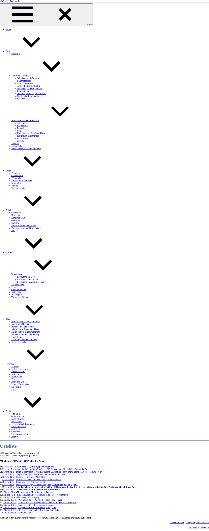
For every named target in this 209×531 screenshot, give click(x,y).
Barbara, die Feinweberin (22, 326)
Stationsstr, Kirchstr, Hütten (29, 88)
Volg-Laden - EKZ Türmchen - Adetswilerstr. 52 (38, 474)
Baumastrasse (23, 91)
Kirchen (15, 143)
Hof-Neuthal (22, 138)
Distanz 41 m (8, 477)
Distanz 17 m (8, 469)
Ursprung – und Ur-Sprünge (24, 339)
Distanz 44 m (8, 479)
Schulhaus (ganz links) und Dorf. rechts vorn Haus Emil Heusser (47, 502)
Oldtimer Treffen (18, 289)
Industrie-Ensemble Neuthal (23, 225)
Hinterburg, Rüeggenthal (28, 136)
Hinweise (10, 364)
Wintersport (16, 294)
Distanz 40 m (8, 474)
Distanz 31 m (8, 472)
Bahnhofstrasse (24, 81)
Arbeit (8, 210)
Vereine (14, 186)
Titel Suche (16, 414)
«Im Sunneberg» (25, 512)
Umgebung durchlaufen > (197, 522)
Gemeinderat (17, 175)
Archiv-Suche (17, 419)
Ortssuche (15, 431)
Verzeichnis (16, 421)
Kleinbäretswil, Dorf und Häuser (31, 133)
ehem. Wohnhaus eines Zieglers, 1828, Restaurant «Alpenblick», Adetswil (49, 469)
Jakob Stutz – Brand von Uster (25, 329)
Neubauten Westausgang (28, 497)
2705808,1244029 (21, 461)
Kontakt (15, 366)
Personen (15, 173)
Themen (9, 319)
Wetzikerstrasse (24, 98)
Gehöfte (20, 141)
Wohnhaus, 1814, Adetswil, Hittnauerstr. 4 (37, 500)
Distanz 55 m (8, 484)
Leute (8, 170)
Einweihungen (17, 284)
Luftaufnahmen (18, 146)
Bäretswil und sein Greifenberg (25, 334)
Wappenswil (22, 125)
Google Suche (17, 416)
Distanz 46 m (8, 482)
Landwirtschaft (18, 218)
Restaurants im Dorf (26, 277)
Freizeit (9, 252)
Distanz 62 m (9, 489)
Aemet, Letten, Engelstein (28, 86)
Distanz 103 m (9, 502)
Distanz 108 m (9, 510)
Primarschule (17, 178)
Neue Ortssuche (177, 522)
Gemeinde (16, 212)
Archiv (14, 437)
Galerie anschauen (19, 369)
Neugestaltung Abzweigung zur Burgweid (36, 492)
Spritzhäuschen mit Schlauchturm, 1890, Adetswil (38, 479)
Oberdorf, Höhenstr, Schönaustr (31, 93)
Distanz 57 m (8, 487)
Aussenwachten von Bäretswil (25, 120)
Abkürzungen (17, 382)
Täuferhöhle (16, 337)
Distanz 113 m (9, 512)
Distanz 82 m (9, 497)
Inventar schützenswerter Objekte (26, 148)
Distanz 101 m (9, 500)
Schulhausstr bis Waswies (28, 78)
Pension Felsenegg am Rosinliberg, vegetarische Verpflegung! (44, 484)
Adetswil (21, 123)
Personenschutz (18, 371)
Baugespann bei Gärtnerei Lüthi (30, 482)
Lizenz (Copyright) (20, 384)
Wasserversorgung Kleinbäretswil (26, 228)
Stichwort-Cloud (18, 426)
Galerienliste (17, 429)
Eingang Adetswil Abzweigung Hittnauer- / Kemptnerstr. (42, 495)
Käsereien (15, 215)
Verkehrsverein (18, 188)
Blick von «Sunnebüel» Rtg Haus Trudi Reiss (38, 510)
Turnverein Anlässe (20, 297)
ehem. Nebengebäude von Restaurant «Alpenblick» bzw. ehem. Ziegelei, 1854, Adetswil (56, 472)
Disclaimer (16, 387)
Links (13, 389)
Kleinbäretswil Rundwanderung (25, 332)
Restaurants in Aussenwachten (30, 282)
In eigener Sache (18, 342)
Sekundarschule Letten (21, 180)
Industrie (15, 223)
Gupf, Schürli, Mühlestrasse (29, 96)
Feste (13, 287)
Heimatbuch (16, 376)
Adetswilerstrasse (25, 83)
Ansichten (15, 54)
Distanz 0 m (7, 466)
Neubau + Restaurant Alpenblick (30, 477)
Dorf (8, 51)
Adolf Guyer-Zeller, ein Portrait (25, 321)
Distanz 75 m (9, 495)
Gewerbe (15, 220)
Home (8, 29)
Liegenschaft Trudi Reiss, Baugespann (35, 505)
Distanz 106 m (9, 505)
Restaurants (16, 274)
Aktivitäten (16, 292)
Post (13, 230)
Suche (8, 411)
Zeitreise (15, 379)
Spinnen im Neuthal (20, 324)
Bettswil (20, 128)
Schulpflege (16, 183)
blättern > (204, 527)
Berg (19, 130)
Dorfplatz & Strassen (20, 75)
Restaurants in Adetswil (27, 279)
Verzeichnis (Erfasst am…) (23, 424)
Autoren (15, 374)
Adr (87, 469)
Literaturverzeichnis (20, 434)
